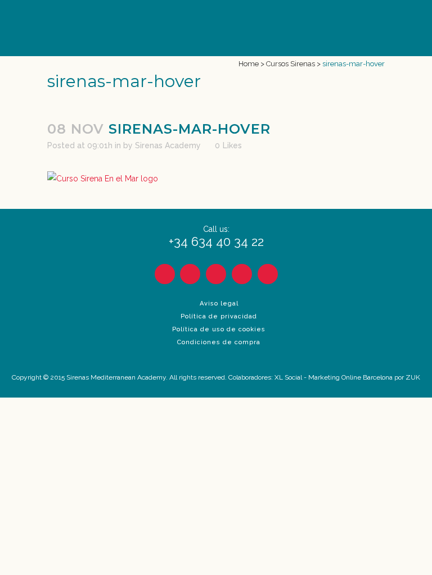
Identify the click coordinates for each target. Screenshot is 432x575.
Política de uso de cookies (219, 329)
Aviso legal (219, 303)
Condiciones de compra (218, 342)
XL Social (288, 377)
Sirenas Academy (168, 145)
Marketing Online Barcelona (350, 377)
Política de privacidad (219, 316)
